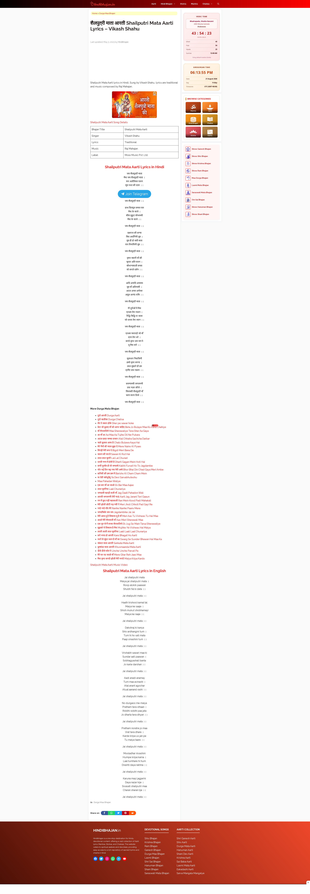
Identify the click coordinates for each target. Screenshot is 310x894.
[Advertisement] (155, 446)
